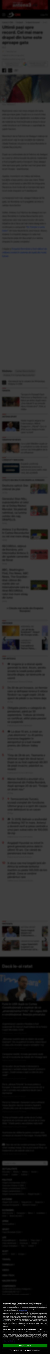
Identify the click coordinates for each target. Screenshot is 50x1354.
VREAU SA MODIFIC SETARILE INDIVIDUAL (24, 1350)
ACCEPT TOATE (25, 1345)
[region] (25, 1324)
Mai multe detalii (23, 1310)
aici (3, 1320)
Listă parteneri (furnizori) (9, 1341)
